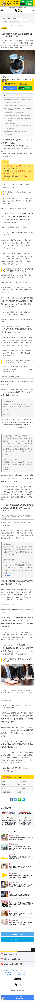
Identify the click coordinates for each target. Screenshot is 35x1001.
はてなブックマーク (18, 939)
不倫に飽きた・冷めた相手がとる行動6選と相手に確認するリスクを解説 (21, 923)
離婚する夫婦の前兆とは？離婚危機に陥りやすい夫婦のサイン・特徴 (21, 867)
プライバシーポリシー (22, 972)
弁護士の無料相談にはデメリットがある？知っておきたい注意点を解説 (9, 822)
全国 (19, 792)
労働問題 (14, 18)
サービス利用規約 (26, 970)
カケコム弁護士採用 (20, 974)
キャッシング (19, 21)
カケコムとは (5, 970)
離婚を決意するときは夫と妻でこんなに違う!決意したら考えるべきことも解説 (21, 885)
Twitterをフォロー (18, 934)
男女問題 (3, 18)
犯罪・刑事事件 (4, 21)
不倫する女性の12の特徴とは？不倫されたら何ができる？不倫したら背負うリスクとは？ (21, 904)
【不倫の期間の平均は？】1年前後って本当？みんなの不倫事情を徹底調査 (20, 876)
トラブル (20, 18)
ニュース (26, 18)
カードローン (12, 21)
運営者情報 (15, 970)
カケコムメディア (9, 972)
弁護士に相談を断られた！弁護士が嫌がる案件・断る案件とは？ (25, 822)
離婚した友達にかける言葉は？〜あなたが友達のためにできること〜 (21, 914)
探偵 (25, 21)
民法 (8, 414)
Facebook (9, 974)
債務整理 (9, 18)
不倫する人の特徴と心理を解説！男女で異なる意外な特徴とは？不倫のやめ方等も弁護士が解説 (21, 848)
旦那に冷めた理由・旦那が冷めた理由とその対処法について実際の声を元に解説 (21, 895)
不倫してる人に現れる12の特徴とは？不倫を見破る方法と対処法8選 (21, 838)
